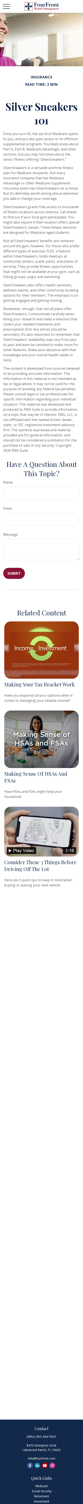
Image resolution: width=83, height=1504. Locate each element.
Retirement (41, 1496)
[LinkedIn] (37, 1465)
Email (7, 508)
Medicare (41, 1486)
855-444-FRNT (46, 1437)
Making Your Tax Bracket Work (39, 684)
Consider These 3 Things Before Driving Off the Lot (40, 865)
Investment (41, 1501)
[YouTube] (45, 1465)
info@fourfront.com (41, 1458)
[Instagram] (52, 1465)
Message (10, 534)
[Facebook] (30, 1465)
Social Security (42, 1491)
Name (8, 482)
